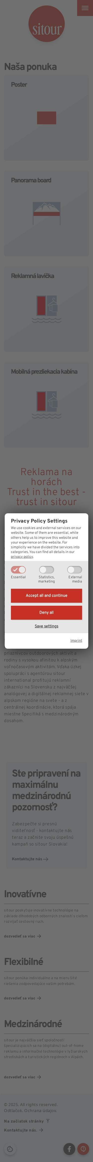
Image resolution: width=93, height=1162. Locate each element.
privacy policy (22, 557)
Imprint (76, 640)
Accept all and (46, 595)
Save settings (46, 626)
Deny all (46, 612)
